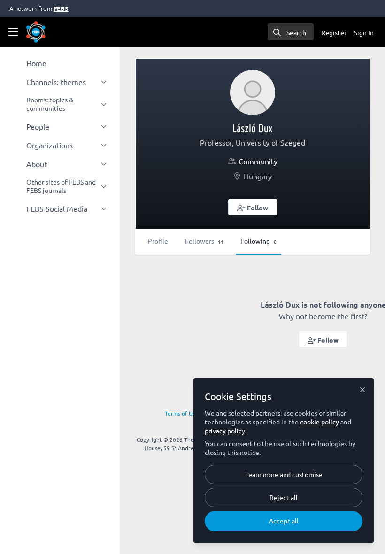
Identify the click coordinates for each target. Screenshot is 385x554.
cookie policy (319, 421)
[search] (291, 31)
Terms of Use (181, 413)
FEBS (61, 8)
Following (258, 241)
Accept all (284, 520)
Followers (204, 241)
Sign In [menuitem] (364, 32)
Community (258, 161)
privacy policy (225, 430)
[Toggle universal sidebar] (13, 32)
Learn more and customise (284, 474)
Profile (158, 241)
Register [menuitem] (333, 32)
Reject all (284, 497)
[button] (252, 207)
